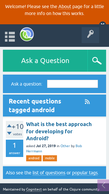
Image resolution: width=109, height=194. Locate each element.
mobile (50, 158)
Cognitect (34, 189)
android (33, 158)
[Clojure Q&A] (27, 34)
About (64, 6)
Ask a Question (45, 60)
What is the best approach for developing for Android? (59, 131)
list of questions (49, 172)
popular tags (85, 172)
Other (65, 146)
